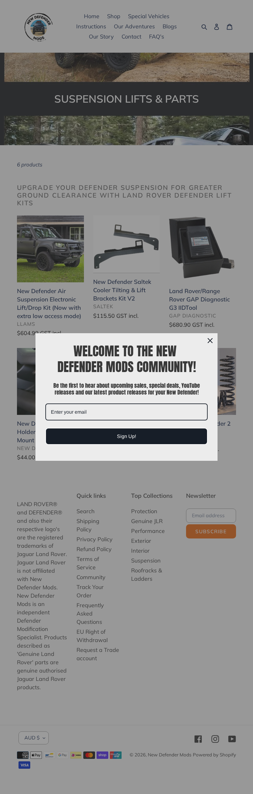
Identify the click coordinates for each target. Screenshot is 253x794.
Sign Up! (126, 436)
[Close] (210, 340)
